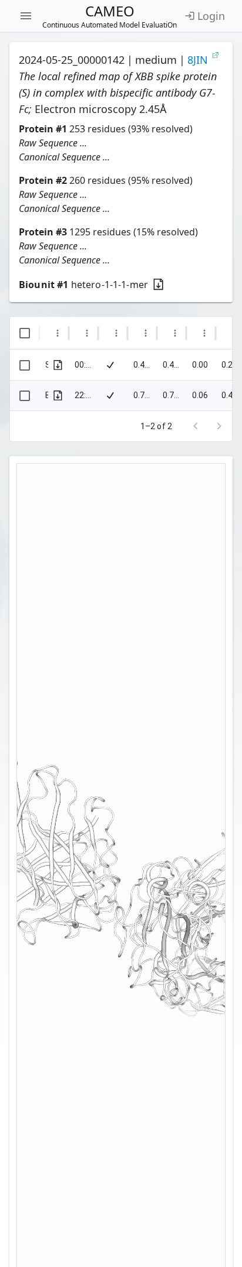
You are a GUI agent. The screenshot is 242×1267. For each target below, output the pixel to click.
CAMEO (109, 16)
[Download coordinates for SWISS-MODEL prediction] (58, 365)
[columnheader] (24, 333)
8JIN (197, 60)
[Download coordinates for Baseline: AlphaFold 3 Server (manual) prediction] (58, 395)
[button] (121, 143)
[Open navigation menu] (26, 16)
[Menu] (57, 333)
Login (211, 16)
